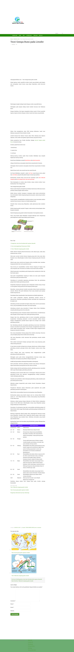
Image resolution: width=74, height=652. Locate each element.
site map (30, 648)
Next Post (22, 581)
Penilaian (36, 35)
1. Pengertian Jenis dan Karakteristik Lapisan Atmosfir (22, 243)
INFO (24, 35)
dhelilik (13, 44)
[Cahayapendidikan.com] (11, 34)
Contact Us (30, 642)
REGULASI (40, 35)
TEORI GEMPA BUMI (30, 527)
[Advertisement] (32, 7)
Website (12, 610)
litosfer (23, 527)
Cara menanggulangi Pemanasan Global (21, 246)
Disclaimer (30, 644)
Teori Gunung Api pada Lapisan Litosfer (19, 490)
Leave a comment (37, 527)
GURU (20, 35)
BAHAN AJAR (14, 35)
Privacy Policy (31, 646)
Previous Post (27, 579)
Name (12, 604)
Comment (13, 600)
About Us (30, 640)
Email (12, 607)
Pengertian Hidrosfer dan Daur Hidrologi (19, 492)
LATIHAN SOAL (29, 35)
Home (11, 39)
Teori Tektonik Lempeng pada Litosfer (20, 249)
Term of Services (32, 650)
